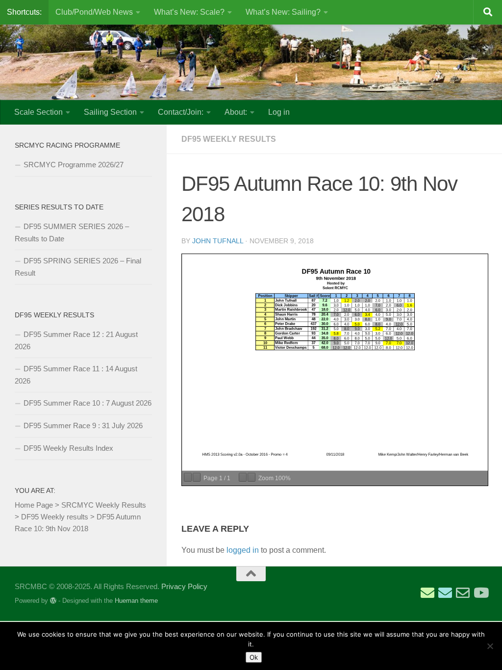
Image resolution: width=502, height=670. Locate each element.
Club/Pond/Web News (94, 12)
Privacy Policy (184, 586)
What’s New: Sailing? (283, 12)
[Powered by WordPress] (53, 600)
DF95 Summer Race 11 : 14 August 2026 (76, 374)
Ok (254, 657)
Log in (279, 112)
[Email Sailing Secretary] (427, 593)
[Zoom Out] (243, 477)
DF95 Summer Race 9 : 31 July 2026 (83, 425)
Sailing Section (110, 112)
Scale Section (38, 112)
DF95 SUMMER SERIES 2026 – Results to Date (72, 232)
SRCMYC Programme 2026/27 (74, 164)
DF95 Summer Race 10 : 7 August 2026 (87, 403)
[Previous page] (188, 477)
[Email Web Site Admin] (463, 593)
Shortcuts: (24, 12)
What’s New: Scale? (189, 12)
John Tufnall (217, 241)
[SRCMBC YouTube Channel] (480, 593)
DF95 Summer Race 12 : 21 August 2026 (76, 340)
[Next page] (197, 477)
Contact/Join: (180, 112)
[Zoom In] (251, 477)
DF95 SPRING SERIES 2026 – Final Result (78, 267)
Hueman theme (136, 600)
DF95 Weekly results (228, 139)
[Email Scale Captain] (445, 593)
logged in (242, 550)
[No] (490, 646)
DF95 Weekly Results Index (68, 448)
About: (236, 112)
